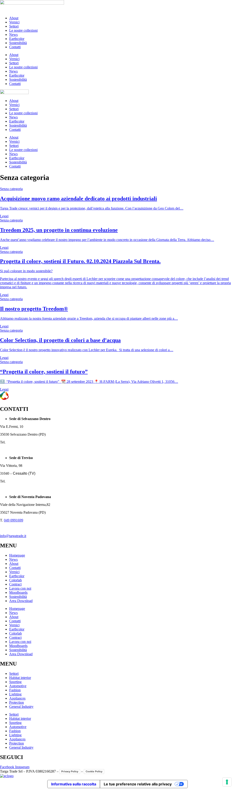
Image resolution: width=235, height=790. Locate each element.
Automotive (17, 686)
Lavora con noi (20, 588)
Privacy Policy (69, 771)
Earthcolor (16, 39)
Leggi (4, 216)
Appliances (17, 698)
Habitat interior (20, 678)
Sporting (15, 682)
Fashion (15, 690)
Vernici (14, 22)
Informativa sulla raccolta (73, 784)
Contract (15, 584)
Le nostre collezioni (23, 30)
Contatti (15, 47)
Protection (16, 702)
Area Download (21, 601)
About (13, 18)
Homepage (17, 555)
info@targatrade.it (13, 536)
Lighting (15, 694)
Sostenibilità (18, 43)
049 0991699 (13, 520)
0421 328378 (16, 481)
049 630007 (15, 442)
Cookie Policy (94, 771)
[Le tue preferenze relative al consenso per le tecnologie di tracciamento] (227, 782)
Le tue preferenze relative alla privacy (138, 784)
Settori (14, 26)
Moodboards (18, 592)
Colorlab (15, 580)
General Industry (21, 707)
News (13, 34)
